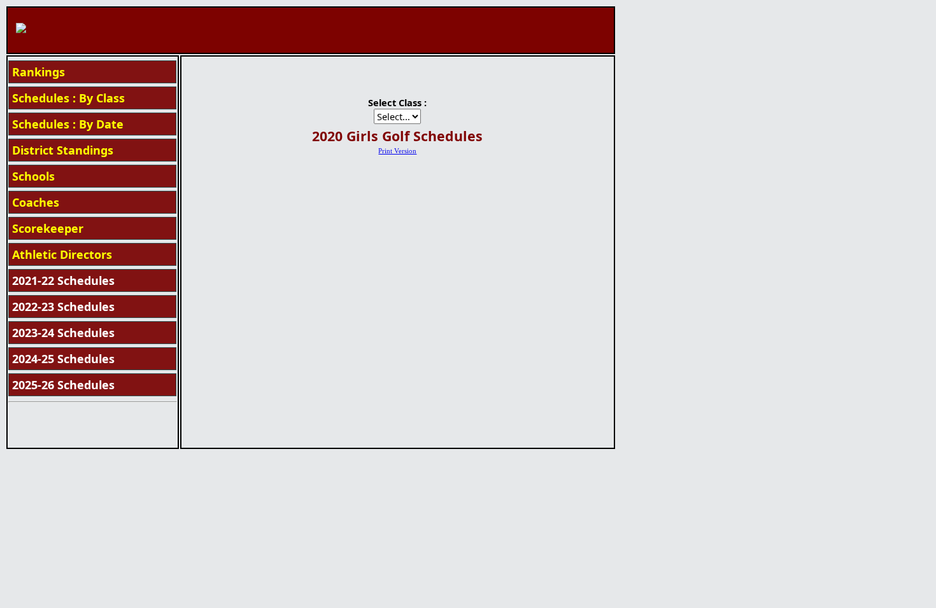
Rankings (38, 71)
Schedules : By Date (68, 124)
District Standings (62, 150)
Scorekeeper (47, 228)
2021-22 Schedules (63, 280)
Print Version (397, 151)
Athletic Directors (62, 254)
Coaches (35, 202)
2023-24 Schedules (63, 332)
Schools (33, 176)
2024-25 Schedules (63, 358)
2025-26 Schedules (63, 384)
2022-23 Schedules (63, 306)
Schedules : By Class (68, 98)
